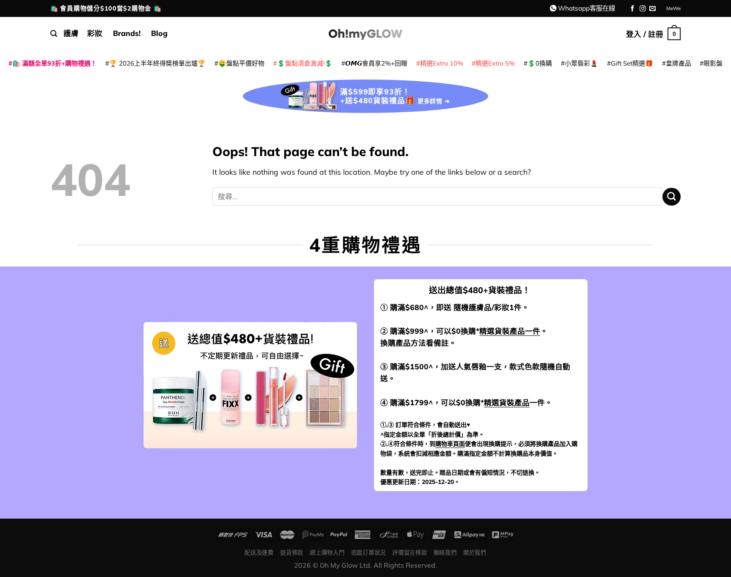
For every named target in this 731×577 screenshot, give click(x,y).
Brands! (127, 33)
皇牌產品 (678, 63)
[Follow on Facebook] (632, 8)
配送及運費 (259, 552)
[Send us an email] (652, 8)
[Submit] (671, 197)
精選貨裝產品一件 (509, 330)
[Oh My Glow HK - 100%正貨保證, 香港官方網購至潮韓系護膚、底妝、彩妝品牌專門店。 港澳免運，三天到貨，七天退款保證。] (365, 33)
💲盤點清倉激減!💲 (305, 63)
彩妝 (94, 33)
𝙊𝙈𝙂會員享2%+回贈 (376, 63)
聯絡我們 (445, 552)
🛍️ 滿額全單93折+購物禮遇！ (54, 63)
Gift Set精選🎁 (632, 63)
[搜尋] (53, 33)
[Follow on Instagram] (643, 8)
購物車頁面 (450, 444)
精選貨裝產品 (507, 402)
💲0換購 (540, 63)
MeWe (673, 8)
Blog (159, 33)
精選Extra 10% (441, 63)
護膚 (71, 33)
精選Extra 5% (495, 63)
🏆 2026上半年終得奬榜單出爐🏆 (157, 63)
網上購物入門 (327, 552)
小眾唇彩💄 (581, 63)
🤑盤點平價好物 (241, 63)
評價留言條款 (409, 552)
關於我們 (474, 552)
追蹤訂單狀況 (368, 552)
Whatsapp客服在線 (586, 8)
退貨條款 (291, 552)
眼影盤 (713, 63)
